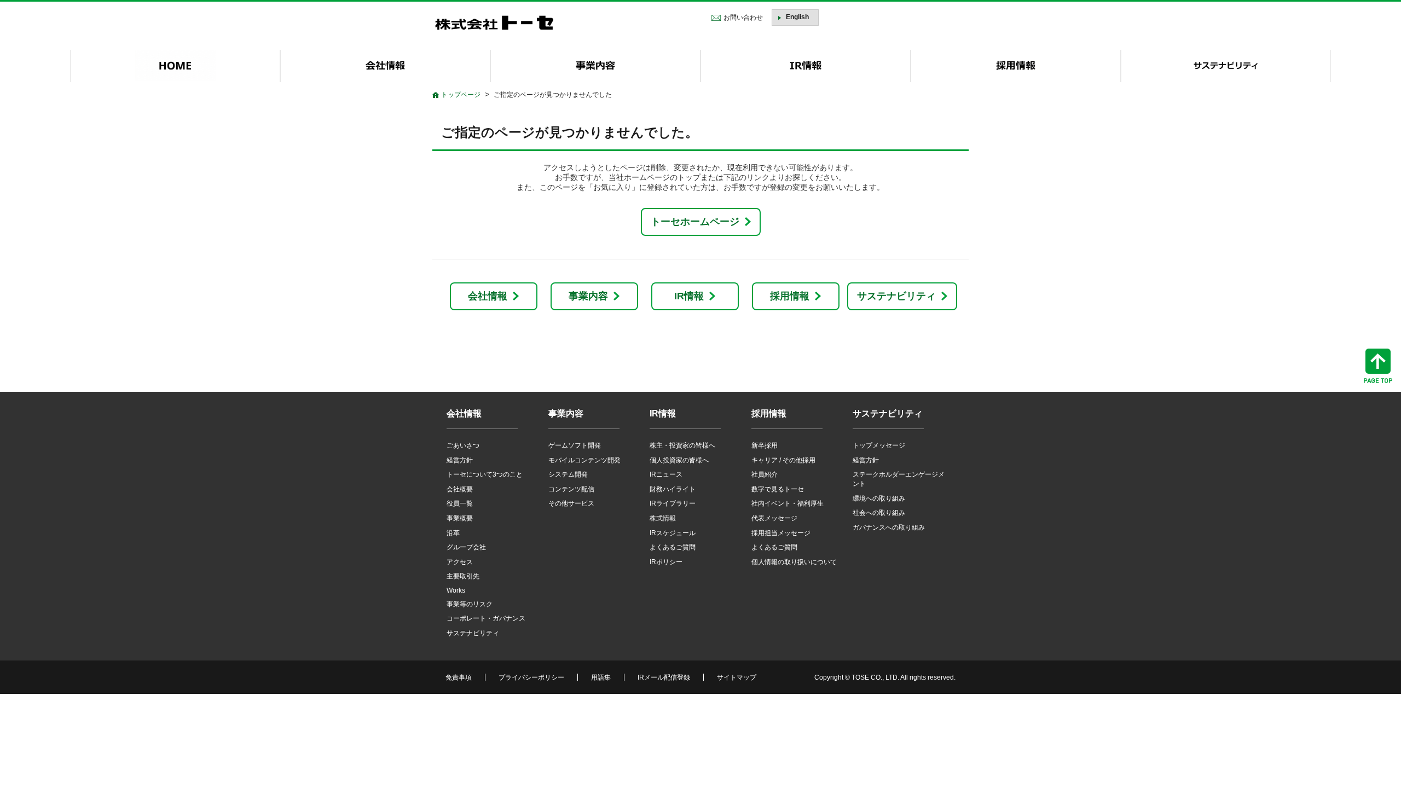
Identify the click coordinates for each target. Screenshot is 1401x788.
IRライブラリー (673, 503)
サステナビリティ (896, 296)
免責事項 (458, 677)
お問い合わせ (743, 17)
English (797, 17)
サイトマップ (736, 677)
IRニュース (666, 474)
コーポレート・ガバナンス (486, 618)
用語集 (601, 677)
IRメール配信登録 (664, 677)
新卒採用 (764, 445)
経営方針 (460, 460)
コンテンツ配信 (571, 489)
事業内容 (588, 296)
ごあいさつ (463, 445)
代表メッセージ (774, 518)
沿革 (453, 533)
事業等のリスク (470, 604)
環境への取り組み (879, 498)
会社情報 (487, 296)
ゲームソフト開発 (574, 445)
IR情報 (689, 296)
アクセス (460, 562)
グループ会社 (466, 547)
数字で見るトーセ (777, 489)
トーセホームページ (695, 221)
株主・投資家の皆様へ (682, 445)
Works (456, 590)
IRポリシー (666, 562)
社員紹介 (764, 474)
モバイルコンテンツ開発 (584, 460)
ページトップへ (1378, 366)
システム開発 (568, 474)
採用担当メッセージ (781, 533)
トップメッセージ (879, 445)
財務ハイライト (673, 489)
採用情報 (789, 296)
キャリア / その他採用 (783, 460)
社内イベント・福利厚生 (787, 503)
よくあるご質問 (673, 547)
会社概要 (460, 489)
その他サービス (571, 503)
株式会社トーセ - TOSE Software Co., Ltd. (494, 22)
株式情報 (663, 518)
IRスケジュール (673, 533)
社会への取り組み (879, 513)
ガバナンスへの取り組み (889, 527)
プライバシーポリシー (531, 677)
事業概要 (460, 518)
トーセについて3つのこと (485, 474)
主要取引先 (463, 576)
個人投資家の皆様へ (679, 460)
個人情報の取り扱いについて (794, 562)
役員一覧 (460, 503)
